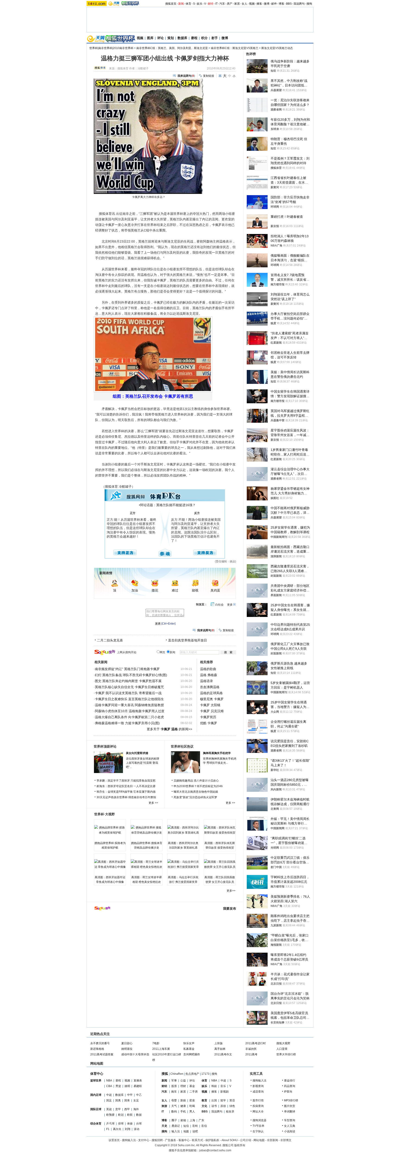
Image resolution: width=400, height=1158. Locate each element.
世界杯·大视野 (104, 814)
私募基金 (188, 1048)
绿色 (232, 1106)
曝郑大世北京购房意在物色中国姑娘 (196, 791)
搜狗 (309, 3)
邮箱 (183, 1120)
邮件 (274, 3)
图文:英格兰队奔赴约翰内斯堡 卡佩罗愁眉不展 (128, 681)
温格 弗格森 (208, 675)
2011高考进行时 (255, 1043)
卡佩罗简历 (208, 717)
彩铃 (195, 1125)
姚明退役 (126, 1048)
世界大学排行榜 (286, 1054)
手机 (183, 1111)
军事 (174, 1080)
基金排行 (289, 1080)
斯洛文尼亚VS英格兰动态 (277, 48)
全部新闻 (272, 1140)
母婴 (174, 1100)
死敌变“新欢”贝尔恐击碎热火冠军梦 (195, 797)
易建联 (138, 1086)
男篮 (118, 1086)
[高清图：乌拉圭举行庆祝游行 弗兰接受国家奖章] (183, 864)
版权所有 (239, 1145)
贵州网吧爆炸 (191, 1054)
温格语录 (206, 681)
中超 (109, 1094)
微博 (266, 3)
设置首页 (114, 1140)
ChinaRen (176, 1073)
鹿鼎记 (176, 1125)
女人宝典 (289, 1125)
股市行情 (258, 1100)
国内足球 (95, 1094)
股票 (174, 1086)
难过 (175, 590)
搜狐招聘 (157, 1140)
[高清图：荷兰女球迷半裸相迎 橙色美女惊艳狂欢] (146, 864)
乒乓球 (110, 1123)
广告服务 (170, 1140)
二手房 (193, 1091)
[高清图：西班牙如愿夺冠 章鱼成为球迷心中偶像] (110, 864)
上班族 (218, 1043)
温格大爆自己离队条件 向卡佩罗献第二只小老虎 (129, 717)
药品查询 (289, 1086)
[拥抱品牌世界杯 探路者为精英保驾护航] (110, 830)
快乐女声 (188, 1043)
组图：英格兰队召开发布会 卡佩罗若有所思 (153, 396)
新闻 (181, 3)
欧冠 (121, 1114)
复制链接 (208, 75)
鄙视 (195, 590)
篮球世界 (95, 1080)
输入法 (176, 1131)
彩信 (204, 1125)
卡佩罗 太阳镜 (210, 705)
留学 (223, 1100)
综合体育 (95, 1123)
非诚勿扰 (250, 1048)
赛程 (194, 38)
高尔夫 (117, 1129)
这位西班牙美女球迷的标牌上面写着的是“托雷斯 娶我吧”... (142, 763)
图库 (150, 38)
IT (216, 3)
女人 (244, 3)
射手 (214, 38)
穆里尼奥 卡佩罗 (212, 699)
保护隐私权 (212, 1140)
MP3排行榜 (291, 1100)
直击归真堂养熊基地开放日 (187, 640)
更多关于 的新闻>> (169, 729)
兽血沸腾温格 (209, 687)
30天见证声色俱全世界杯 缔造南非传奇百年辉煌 (126, 797)
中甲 (130, 1094)
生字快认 (258, 1131)
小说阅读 (289, 1131)
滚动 (136, 1129)
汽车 (222, 3)
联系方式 (197, 1140)
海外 (136, 1109)
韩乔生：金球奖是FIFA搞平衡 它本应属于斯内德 (126, 791)
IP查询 (288, 1091)
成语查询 (258, 1091)
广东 (201, 1120)
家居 (237, 3)
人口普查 (282, 1048)
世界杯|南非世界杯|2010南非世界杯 (111, 48)
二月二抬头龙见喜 (110, 640)
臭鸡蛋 (215, 590)
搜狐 (165, 1073)
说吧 (195, 1131)
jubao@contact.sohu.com (215, 1150)
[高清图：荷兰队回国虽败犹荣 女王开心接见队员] (219, 864)
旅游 (164, 1106)
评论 (160, 38)
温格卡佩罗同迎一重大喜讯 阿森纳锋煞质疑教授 (129, 705)
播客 (259, 3)
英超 (109, 1109)
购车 (174, 1091)
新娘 (183, 1100)
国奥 (118, 1100)
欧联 (130, 1114)
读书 (214, 1106)
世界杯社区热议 (182, 746)
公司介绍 (245, 1140)
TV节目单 (258, 1125)
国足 (109, 1100)
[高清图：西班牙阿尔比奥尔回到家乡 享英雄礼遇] (183, 830)
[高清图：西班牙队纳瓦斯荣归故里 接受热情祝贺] (219, 830)
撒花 (155, 590)
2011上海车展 (161, 1048)
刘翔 (127, 1129)
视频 (252, 3)
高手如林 (219, 1048)
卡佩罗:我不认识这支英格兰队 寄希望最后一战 (128, 693)
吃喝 (192, 1106)
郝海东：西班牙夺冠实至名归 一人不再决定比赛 (126, 786)
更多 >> (153, 802)
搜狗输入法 (259, 1080)
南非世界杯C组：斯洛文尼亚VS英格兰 (234, 48)
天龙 (164, 1125)
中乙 (139, 1094)
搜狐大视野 (283, 1043)
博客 (281, 3)
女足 (136, 1100)
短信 (186, 1125)
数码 (174, 1111)
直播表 (138, 1080)
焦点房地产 (192, 1073)
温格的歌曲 (208, 669)
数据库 (182, 38)
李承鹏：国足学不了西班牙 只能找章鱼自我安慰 (126, 780)
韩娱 (214, 1086)
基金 (192, 1086)
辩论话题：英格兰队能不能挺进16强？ (168, 505)
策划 (170, 38)
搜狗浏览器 (259, 1120)
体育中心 (96, 1073)
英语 (232, 1100)
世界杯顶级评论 (105, 746)
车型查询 (289, 1120)
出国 (214, 1100)
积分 (204, 38)
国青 (127, 1100)
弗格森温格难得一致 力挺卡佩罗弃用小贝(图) (127, 723)
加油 (134, 590)
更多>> (231, 890)
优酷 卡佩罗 (208, 723)
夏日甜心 (126, 1043)
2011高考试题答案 (101, 1054)
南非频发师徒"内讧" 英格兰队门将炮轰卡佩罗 (127, 669)
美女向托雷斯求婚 (137, 753)
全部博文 (285, 1140)
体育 (188, 3)
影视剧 (224, 1091)
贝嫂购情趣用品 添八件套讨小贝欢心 (196, 780)
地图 (186, 1131)
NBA (109, 1080)
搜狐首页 (170, 3)
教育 (204, 1100)
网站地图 (259, 1140)
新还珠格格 (97, 1048)
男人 (192, 1111)
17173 (205, 1073)
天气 (174, 1106)
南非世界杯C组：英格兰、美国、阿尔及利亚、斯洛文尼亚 (172, 48)
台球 (139, 1123)
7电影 (155, 1043)
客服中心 (184, 1140)
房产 (229, 3)
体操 (130, 1123)
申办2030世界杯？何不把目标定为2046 (198, 786)
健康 (183, 1106)
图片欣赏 (289, 1106)
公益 (183, 1080)
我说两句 (299, 3)
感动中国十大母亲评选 (135, 1054)
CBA (109, 1086)
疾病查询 (258, 1106)
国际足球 (95, 1109)
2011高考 (251, 1054)
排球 (121, 1123)
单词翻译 (289, 1111)
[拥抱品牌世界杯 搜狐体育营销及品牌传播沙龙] (146, 830)
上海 (192, 1120)
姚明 (127, 1086)
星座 (192, 1100)
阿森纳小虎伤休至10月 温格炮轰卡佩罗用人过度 (129, 711)
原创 (223, 1106)
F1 (107, 1129)
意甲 (118, 1109)
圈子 (174, 1120)
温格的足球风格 (211, 693)
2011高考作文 (223, 1054)
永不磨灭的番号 (100, 1043)
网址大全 (258, 1111)
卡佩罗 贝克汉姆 (212, 711)
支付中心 (143, 1140)
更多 (230, 604)
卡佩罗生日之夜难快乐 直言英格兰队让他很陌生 (129, 699)
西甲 (127, 1109)
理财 (183, 1086)
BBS (289, 3)
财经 (210, 3)
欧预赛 (110, 1114)
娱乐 (199, 3)
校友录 (230, 1111)
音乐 (223, 1086)
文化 (204, 1106)
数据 (139, 1114)
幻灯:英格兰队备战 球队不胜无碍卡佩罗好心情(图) (131, 675)
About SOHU (230, 1140)
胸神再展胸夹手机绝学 (217, 753)
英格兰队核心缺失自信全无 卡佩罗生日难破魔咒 (129, 687)
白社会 (219, 604)
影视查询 (258, 1086)
